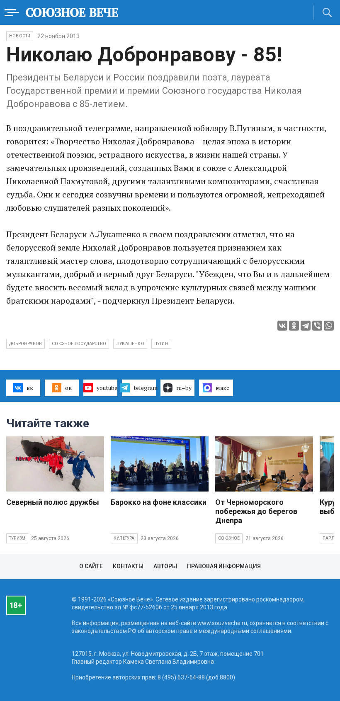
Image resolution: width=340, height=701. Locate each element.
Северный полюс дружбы (52, 502)
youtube (107, 388)
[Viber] (317, 326)
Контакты (128, 566)
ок (68, 388)
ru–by (184, 388)
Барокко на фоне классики (158, 502)
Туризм (17, 538)
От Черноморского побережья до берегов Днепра (256, 511)
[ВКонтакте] (282, 326)
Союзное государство (79, 343)
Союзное (229, 538)
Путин (161, 343)
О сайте (91, 566)
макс (222, 388)
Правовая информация (224, 566)
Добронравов (25, 343)
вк (30, 388)
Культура (124, 538)
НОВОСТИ (19, 36)
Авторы (165, 566)
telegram (145, 388)
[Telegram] (306, 326)
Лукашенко (130, 343)
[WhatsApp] (329, 326)
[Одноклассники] (294, 326)
